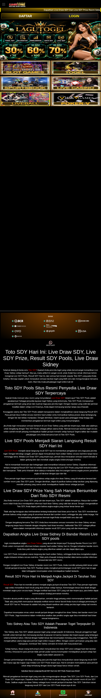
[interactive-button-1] (25, 68)
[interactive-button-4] (76, 83)
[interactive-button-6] (76, 99)
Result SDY (9, 585)
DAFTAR (25, 16)
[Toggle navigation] (3, 4)
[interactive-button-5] (25, 99)
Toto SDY (32, 370)
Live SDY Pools (11, 451)
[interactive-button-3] (25, 83)
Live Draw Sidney (34, 543)
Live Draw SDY (58, 398)
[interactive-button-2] (76, 68)
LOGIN (74, 16)
